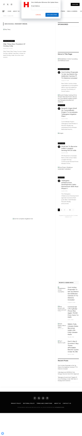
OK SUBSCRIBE (52, 14)
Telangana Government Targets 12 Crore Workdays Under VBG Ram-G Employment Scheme (68, 379)
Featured (61, 105)
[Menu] (3, 11)
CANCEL (38, 14)
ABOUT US (16, 11)
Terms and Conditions (44, 403)
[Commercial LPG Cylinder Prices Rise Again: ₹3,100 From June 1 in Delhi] (62, 309)
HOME (9, 11)
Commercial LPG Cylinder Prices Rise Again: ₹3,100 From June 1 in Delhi (73, 312)
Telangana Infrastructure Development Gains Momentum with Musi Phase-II (69, 184)
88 (70, 209)
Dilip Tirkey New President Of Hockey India (14, 45)
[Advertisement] (68, 38)
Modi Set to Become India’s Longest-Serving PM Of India (69, 148)
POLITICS (61, 177)
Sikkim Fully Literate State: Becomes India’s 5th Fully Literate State (73, 329)
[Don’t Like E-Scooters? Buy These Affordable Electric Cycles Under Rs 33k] (62, 343)
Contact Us (67, 403)
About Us (57, 403)
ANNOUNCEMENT (9, 41)
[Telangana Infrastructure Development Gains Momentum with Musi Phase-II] (68, 172)
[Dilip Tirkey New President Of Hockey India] (15, 35)
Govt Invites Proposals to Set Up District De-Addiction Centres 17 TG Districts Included (69, 75)
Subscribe (75, 4)
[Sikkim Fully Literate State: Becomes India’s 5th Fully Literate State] (62, 326)
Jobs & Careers (72, 11)
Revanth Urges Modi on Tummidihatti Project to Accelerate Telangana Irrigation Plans (69, 112)
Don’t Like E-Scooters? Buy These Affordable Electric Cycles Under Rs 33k (73, 347)
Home (4, 15)
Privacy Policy (16, 403)
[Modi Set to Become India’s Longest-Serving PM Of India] (68, 138)
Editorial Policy (29, 403)
